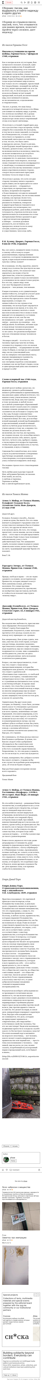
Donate (9, 2)
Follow (13, 1161)
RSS (39, 1379)
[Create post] (28, 2)
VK (21, 1379)
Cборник (6, 1146)
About (14, 1375)
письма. (15, 1146)
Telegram (15, 1379)
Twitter (35, 1379)
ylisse (4, 16)
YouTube (31, 1379)
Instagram (25, 1379)
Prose (4, 1235)
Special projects (10, 1295)
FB (19, 1379)
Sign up (6, 1375)
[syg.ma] (3, 2)
